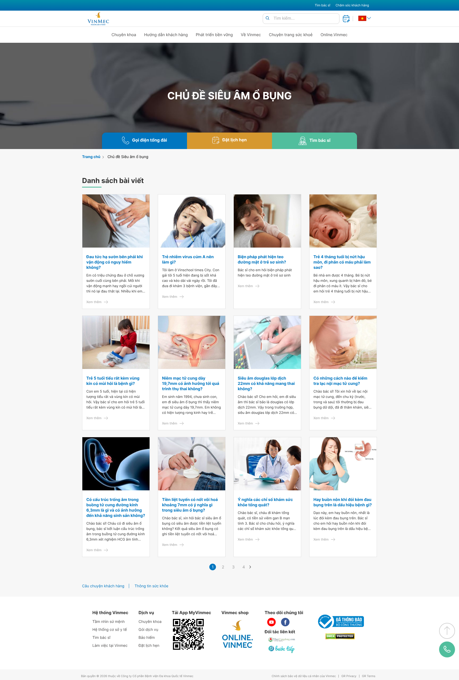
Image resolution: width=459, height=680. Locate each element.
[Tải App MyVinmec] (188, 634)
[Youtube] (271, 622)
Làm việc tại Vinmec (110, 645)
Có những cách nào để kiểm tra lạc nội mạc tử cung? (340, 381)
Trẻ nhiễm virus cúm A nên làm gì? (188, 259)
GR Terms (368, 676)
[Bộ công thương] (340, 622)
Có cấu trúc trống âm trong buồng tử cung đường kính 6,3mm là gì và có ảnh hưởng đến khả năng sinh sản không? (115, 507)
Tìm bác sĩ (322, 5)
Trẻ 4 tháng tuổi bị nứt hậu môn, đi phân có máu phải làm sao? (342, 262)
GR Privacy (348, 676)
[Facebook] (285, 622)
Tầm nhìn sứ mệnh (108, 621)
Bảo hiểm (147, 637)
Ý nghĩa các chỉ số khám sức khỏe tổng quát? (265, 502)
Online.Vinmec (334, 34)
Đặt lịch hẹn (149, 645)
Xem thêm (93, 302)
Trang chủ (91, 157)
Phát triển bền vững (214, 34)
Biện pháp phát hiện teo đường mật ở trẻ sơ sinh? (262, 259)
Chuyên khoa (124, 34)
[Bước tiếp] (281, 649)
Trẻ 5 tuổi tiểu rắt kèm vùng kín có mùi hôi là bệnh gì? (112, 381)
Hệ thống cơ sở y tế (109, 629)
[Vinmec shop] (237, 634)
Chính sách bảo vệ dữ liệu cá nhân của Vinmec (304, 676)
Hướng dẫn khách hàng (166, 34)
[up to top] (447, 631)
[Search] (267, 18)
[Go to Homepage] (98, 18)
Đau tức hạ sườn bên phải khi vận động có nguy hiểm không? (114, 262)
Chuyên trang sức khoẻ (290, 34)
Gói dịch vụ (148, 629)
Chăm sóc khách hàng (352, 5)
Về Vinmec (251, 34)
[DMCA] (340, 636)
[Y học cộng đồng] (281, 639)
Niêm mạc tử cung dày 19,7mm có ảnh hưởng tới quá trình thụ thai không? (190, 383)
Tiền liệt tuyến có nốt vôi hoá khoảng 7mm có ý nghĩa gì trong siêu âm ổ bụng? (190, 505)
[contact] (447, 649)
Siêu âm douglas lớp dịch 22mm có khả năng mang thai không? (266, 383)
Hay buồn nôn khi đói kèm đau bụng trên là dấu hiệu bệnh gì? (342, 502)
